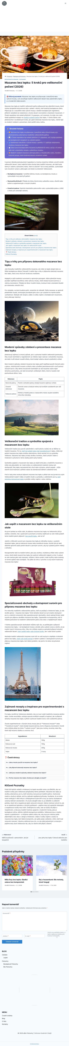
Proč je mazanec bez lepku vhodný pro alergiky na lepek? (27, 778)
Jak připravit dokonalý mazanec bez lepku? (22, 767)
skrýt (35, 235)
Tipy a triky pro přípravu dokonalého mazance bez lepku (24, 239)
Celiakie (4, 955)
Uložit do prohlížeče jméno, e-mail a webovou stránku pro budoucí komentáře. (57, 934)
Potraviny (23, 79)
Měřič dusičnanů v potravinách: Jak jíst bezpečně (15, 837)
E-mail (28, 936)
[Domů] (5, 76)
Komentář (6, 913)
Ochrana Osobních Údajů (42, 1033)
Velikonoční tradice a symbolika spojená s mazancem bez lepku (26, 243)
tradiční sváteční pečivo (32, 117)
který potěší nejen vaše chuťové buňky (31, 631)
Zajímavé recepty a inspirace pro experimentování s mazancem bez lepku (29, 250)
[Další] (63, 873)
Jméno (5, 936)
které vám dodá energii (25, 639)
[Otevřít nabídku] (65, 3)
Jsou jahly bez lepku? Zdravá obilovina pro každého (52, 837)
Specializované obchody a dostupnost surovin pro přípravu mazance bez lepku (31, 247)
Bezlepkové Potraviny (12, 79)
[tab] (31, 891)
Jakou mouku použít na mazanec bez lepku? (23, 762)
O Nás (4, 1021)
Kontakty (5, 1024)
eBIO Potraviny (10, 90)
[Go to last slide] (5, 873)
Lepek (5, 957)
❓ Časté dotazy (11, 252)
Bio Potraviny (7, 967)
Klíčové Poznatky (11, 254)
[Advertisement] (34, 19)
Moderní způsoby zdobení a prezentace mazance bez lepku (25, 241)
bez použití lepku (31, 536)
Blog (3, 1018)
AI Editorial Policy (34, 1043)
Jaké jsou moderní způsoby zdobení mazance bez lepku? (27, 773)
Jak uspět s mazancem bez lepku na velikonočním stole (23, 245)
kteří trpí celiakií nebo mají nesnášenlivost (36, 451)
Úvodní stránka (7, 1015)
